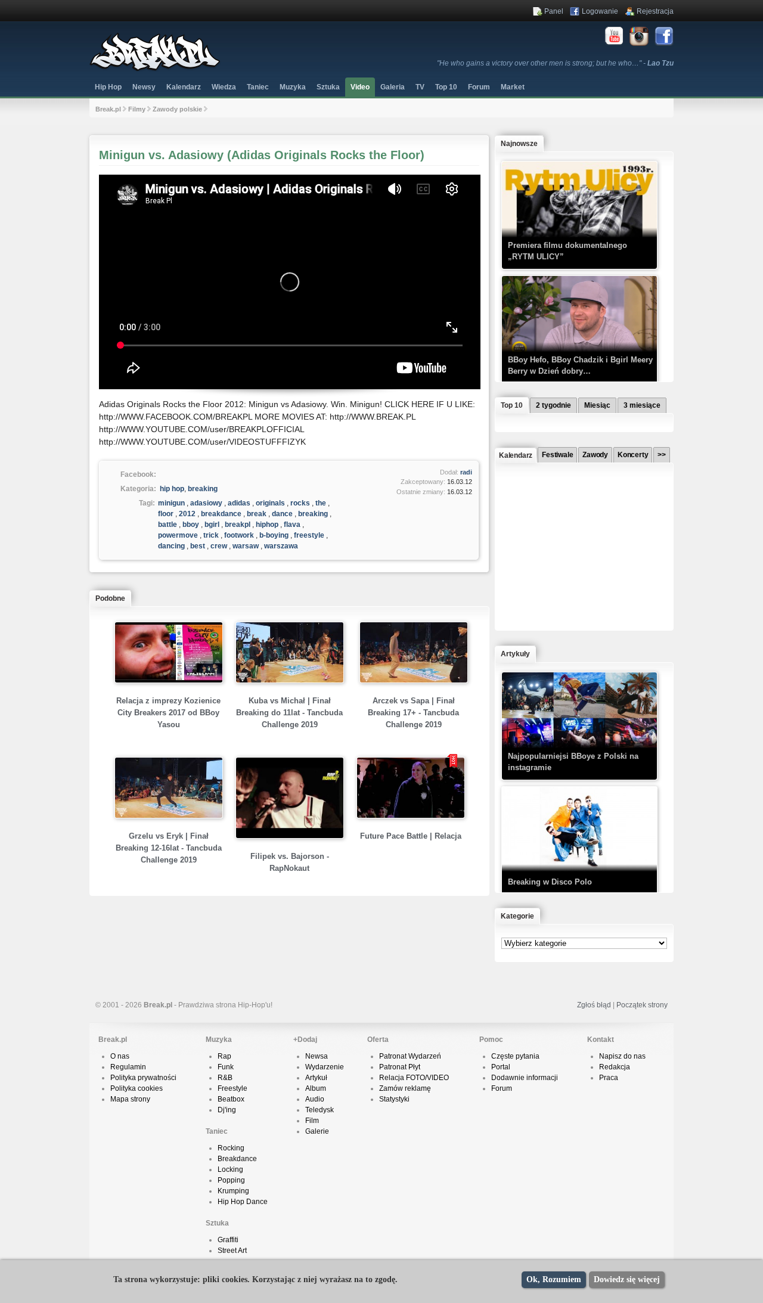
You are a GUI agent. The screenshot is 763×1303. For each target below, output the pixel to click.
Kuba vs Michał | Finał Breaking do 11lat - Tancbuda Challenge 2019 (289, 712)
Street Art (232, 1250)
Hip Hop (108, 87)
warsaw (245, 546)
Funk (226, 1067)
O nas (119, 1056)
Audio (314, 1099)
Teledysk (319, 1110)
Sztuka (328, 87)
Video (360, 87)
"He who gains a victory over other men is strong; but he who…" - (555, 63)
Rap (224, 1056)
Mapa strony (130, 1099)
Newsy (144, 87)
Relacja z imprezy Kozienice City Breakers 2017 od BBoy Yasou (168, 712)
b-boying (274, 535)
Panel (553, 11)
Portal (500, 1067)
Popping (231, 1180)
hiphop (267, 524)
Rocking (231, 1148)
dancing (171, 546)
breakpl (237, 524)
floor (165, 514)
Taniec (258, 87)
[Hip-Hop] (155, 69)
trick (211, 535)
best (197, 546)
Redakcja (614, 1067)
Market (513, 87)
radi (466, 472)
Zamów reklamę (405, 1088)
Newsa (316, 1056)
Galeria (392, 87)
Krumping (233, 1191)
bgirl (211, 524)
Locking (230, 1169)
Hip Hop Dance (243, 1201)
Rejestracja (655, 11)
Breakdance (237, 1159)
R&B (225, 1078)
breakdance (221, 514)
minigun (171, 503)
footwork (239, 535)
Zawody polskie (177, 109)
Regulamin (128, 1067)
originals (270, 503)
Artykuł (316, 1078)
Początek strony (642, 1005)
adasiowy (206, 503)
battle (167, 524)
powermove (178, 535)
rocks (300, 503)
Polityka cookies (136, 1088)
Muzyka (293, 87)
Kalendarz (183, 87)
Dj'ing (227, 1110)
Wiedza (224, 87)
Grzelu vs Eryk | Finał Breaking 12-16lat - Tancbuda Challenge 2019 (169, 848)
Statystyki (394, 1099)
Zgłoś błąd (594, 1005)
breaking (203, 489)
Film (312, 1120)
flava (292, 524)
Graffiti (228, 1240)
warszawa (281, 546)
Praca (608, 1078)
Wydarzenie (324, 1067)
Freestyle (232, 1088)
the (320, 503)
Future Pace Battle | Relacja (410, 836)
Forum (501, 1088)
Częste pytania (515, 1056)
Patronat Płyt (399, 1067)
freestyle (309, 535)
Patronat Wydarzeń (410, 1056)
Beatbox (231, 1099)
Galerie (317, 1131)
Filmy (136, 109)
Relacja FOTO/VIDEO (414, 1078)
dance (282, 514)
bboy (190, 524)
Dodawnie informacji (524, 1078)
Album (315, 1088)
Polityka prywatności (143, 1078)
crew (218, 546)
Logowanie (600, 11)
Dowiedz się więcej (627, 1279)
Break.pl (108, 109)
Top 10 (446, 87)
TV (419, 87)
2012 (187, 514)
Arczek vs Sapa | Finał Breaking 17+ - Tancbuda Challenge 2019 (413, 712)
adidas (239, 503)
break (256, 514)
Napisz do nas (622, 1056)
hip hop (172, 489)
